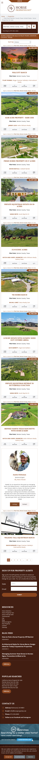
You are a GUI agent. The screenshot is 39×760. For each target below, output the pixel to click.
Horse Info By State (8, 614)
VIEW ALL (7, 664)
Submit (19, 595)
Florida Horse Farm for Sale (10, 682)
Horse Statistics (6, 611)
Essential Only (19, 757)
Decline (30, 757)
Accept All (9, 757)
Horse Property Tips (8, 613)
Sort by (10, 42)
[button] (19, 37)
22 (27, 560)
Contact (24, 504)
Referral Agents (6, 622)
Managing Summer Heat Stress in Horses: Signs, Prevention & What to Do (17, 655)
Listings (14, 504)
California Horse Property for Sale (12, 680)
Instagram (27, 717)
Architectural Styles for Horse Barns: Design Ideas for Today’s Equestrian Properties (18, 645)
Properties (11, 16)
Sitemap (4, 627)
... (23, 560)
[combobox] (24, 584)
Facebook (17, 717)
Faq (3, 618)
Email (4, 589)
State (4, 584)
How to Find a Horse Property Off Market (17, 637)
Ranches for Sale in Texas (10, 686)
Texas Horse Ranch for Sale (10, 684)
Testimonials (6, 616)
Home (3, 16)
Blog (3, 620)
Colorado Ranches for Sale (10, 687)
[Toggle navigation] (2, 2)
